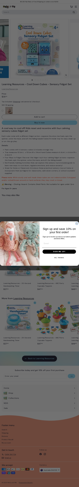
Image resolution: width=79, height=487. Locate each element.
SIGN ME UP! (59, 251)
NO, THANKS (59, 257)
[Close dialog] (77, 223)
